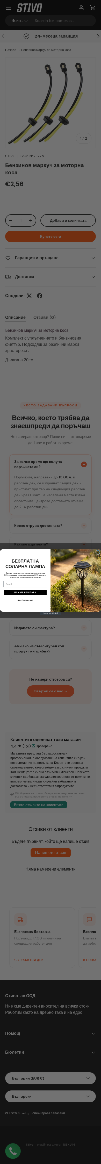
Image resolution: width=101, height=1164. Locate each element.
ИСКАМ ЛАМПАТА (25, 592)
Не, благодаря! (25, 600)
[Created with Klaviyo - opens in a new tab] (50, 613)
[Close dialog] (98, 552)
